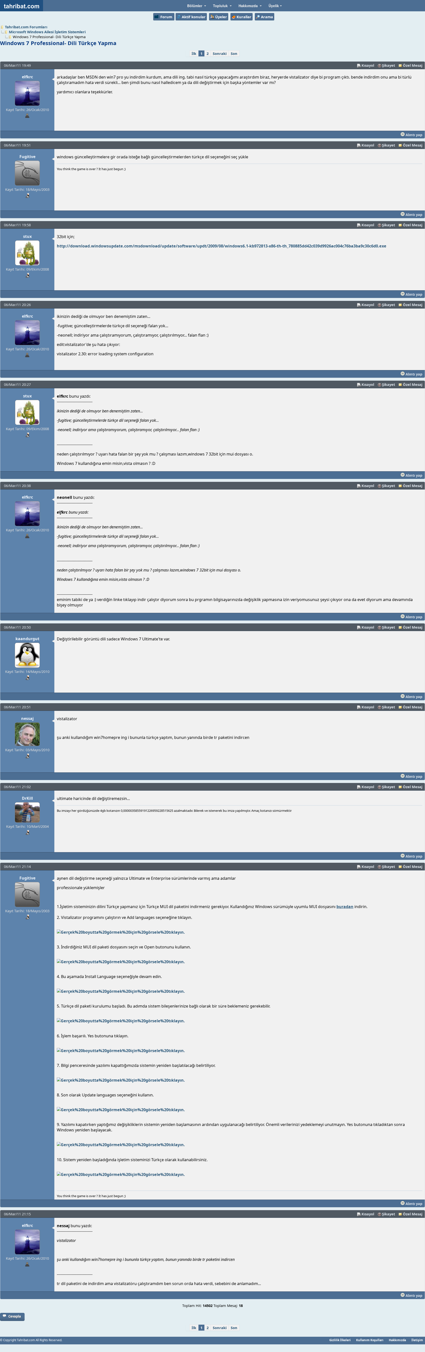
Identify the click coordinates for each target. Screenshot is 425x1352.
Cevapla (14, 1316)
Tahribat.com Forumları (26, 26)
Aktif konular (194, 16)
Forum (166, 16)
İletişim (417, 1340)
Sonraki (220, 53)
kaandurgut (27, 638)
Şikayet (388, 65)
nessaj (27, 718)
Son (234, 53)
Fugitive (27, 156)
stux (27, 236)
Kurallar (244, 16)
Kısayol (368, 65)
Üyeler (221, 16)
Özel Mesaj (412, 65)
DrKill (27, 798)
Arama (267, 16)
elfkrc (27, 77)
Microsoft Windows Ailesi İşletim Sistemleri (47, 31)
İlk (194, 53)
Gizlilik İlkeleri (340, 1340)
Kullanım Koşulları (369, 1340)
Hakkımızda (397, 1340)
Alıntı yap (413, 134)
